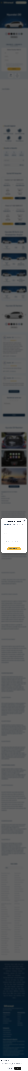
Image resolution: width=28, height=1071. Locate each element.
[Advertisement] (14, 106)
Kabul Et (17, 1068)
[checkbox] (4, 542)
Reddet (10, 1068)
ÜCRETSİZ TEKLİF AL (14, 548)
